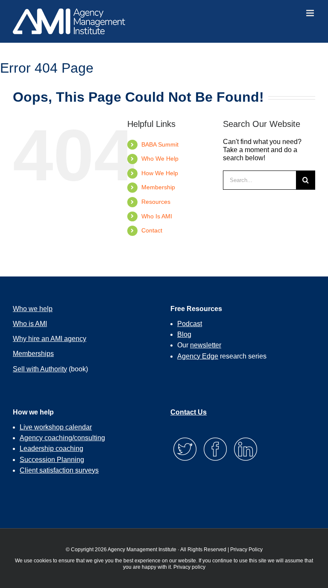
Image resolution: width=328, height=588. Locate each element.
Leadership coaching (51, 448)
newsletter (205, 345)
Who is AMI (30, 323)
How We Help (159, 173)
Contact (151, 230)
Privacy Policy (246, 550)
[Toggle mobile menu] (310, 13)
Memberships (33, 353)
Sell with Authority (40, 369)
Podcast (189, 323)
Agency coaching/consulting (62, 437)
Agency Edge (197, 356)
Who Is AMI (156, 216)
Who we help (33, 308)
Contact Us (188, 412)
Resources (155, 201)
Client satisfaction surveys (59, 470)
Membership (158, 187)
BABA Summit (160, 144)
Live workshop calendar (56, 427)
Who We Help (160, 158)
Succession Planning (52, 459)
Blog (184, 334)
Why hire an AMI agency (49, 338)
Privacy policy (189, 567)
